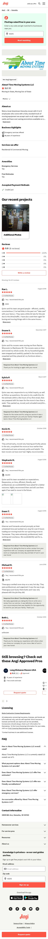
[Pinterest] (24, 909)
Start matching (24, 40)
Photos (5, 99)
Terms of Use (18, 923)
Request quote (20, 692)
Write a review (24, 273)
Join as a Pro (31, 4)
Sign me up (24, 885)
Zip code (6, 874)
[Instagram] (37, 909)
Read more (6, 122)
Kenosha (14, 10)
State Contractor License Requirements (16, 713)
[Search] (39, 3)
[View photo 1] (7, 498)
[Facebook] (17, 909)
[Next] (6, 701)
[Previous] (3, 701)
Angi (3, 10)
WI (8, 10)
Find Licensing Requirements (18, 728)
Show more (6, 322)
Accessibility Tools (23, 927)
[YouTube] (30, 909)
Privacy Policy (30, 923)
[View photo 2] (16, 498)
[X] (10, 909)
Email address (8, 864)
